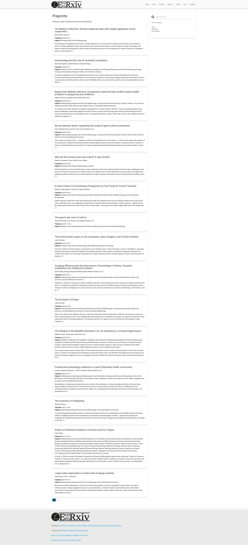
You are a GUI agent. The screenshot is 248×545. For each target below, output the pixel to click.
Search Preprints (161, 17)
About (154, 4)
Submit (178, 4)
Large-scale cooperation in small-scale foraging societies (84, 473)
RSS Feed (83, 535)
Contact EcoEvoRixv (58, 540)
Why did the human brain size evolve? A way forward (82, 157)
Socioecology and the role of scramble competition (81, 60)
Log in (185, 4)
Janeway (85, 530)
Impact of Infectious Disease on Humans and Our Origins (84, 430)
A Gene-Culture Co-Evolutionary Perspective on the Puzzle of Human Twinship (95, 186)
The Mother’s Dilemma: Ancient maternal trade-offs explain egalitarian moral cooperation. (95, 30)
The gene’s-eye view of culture (70, 217)
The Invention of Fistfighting (69, 401)
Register (192, 4)
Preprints (161, 4)
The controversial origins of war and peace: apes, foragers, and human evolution (96, 236)
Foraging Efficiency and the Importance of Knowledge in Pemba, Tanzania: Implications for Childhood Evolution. (93, 267)
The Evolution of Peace (67, 299)
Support (76, 535)
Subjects (170, 4)
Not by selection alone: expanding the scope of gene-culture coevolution (92, 125)
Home (147, 4)
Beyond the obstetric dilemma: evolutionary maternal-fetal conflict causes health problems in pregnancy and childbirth (97, 93)
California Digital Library (70, 530)
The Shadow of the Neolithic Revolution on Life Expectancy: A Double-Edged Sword (98, 331)
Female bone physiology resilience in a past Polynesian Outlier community (93, 367)
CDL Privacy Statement (65, 535)
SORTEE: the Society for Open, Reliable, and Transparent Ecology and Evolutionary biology (90, 526)
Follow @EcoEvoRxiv (73, 540)
